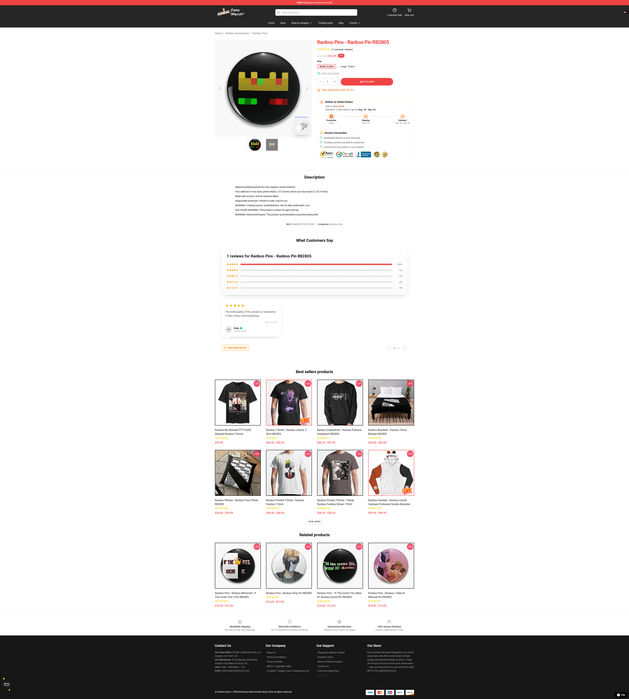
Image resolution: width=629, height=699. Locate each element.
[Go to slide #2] (272, 145)
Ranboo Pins (260, 33)
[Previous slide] (220, 88)
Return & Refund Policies (329, 661)
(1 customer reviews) (342, 49)
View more (314, 521)
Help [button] (623, 695)
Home (218, 33)
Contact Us (323, 666)
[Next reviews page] (405, 348)
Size (319, 61)
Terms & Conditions (276, 657)
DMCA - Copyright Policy (279, 666)
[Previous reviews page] (389, 348)
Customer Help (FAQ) (328, 671)
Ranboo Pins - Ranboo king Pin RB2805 (289, 593)
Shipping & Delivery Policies (331, 652)
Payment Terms (325, 657)
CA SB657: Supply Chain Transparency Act (288, 671)
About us (271, 652)
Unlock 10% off (7, 684)
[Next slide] (306, 88)
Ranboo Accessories (237, 33)
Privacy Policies (274, 661)
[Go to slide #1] (255, 145)
